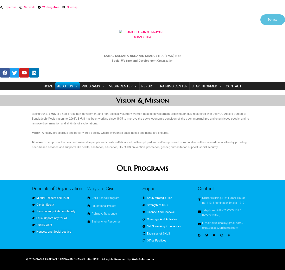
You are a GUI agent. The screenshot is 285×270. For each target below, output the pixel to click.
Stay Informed (204, 86)
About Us (65, 86)
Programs (91, 86)
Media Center (121, 86)
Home (48, 86)
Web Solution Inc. (143, 259)
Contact (234, 86)
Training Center (172, 86)
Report (147, 86)
